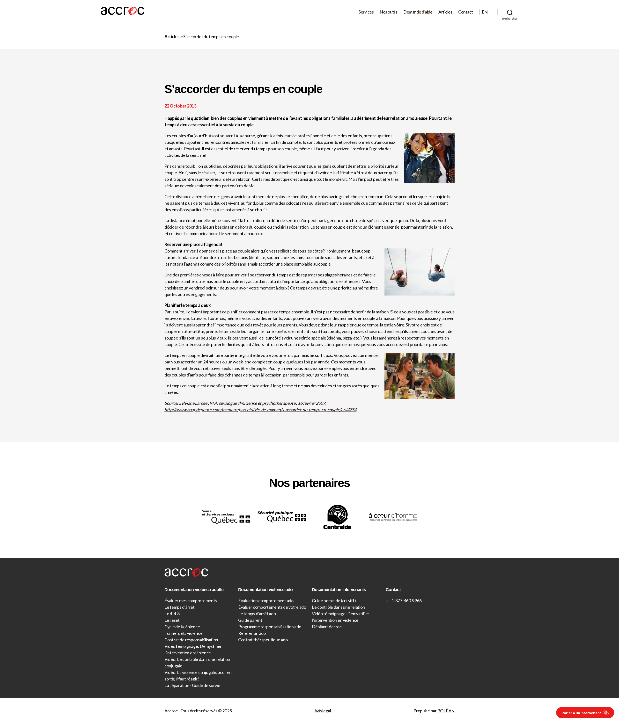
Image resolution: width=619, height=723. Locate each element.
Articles (445, 11)
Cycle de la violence (182, 626)
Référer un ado (252, 633)
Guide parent (250, 620)
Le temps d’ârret (179, 607)
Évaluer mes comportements (190, 600)
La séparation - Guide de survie (192, 685)
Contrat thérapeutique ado (262, 639)
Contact (465, 11)
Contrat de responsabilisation (191, 639)
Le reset (172, 620)
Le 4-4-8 (172, 613)
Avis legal (322, 710)
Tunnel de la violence (183, 633)
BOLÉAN (446, 710)
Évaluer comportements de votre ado (272, 607)
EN (485, 11)
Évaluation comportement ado (266, 600)
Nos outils (388, 11)
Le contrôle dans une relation (338, 607)
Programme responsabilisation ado (269, 626)
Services (366, 11)
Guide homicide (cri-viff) (334, 600)
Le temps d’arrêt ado (257, 613)
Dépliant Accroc (327, 626)
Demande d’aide (417, 11)
